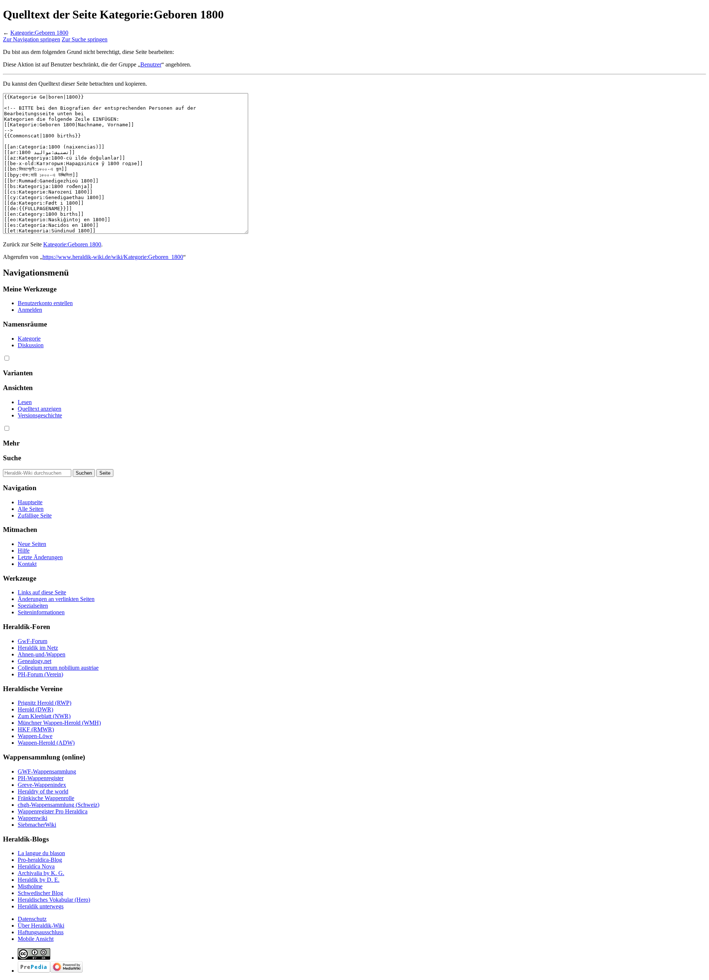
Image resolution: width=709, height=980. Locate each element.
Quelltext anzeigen (39, 409)
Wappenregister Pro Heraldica (53, 811)
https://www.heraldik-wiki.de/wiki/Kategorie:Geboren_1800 (112, 257)
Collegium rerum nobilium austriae (58, 668)
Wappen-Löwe (35, 736)
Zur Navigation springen (31, 39)
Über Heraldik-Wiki (41, 925)
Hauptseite (30, 502)
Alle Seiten (31, 509)
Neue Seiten (32, 544)
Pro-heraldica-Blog (40, 860)
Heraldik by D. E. (38, 880)
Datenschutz (32, 919)
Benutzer (150, 64)
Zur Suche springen (84, 39)
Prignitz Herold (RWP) (44, 703)
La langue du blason (41, 853)
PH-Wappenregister (41, 778)
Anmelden (30, 310)
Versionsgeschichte (40, 415)
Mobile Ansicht (36, 939)
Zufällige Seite (35, 515)
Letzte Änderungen (40, 557)
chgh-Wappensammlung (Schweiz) (58, 805)
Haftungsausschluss (41, 932)
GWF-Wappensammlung (47, 771)
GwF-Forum (32, 641)
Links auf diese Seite (42, 592)
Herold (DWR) (35, 709)
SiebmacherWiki (37, 825)
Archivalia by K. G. (41, 873)
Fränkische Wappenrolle (46, 798)
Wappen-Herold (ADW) (46, 743)
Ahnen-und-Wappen (41, 654)
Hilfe (24, 550)
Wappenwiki (32, 818)
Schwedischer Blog (40, 893)
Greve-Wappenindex (42, 785)
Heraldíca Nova (36, 866)
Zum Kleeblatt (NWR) (44, 716)
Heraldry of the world (43, 791)
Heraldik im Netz (38, 648)
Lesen (25, 402)
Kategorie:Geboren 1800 (39, 33)
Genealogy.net (34, 661)
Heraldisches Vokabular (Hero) (54, 900)
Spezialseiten (33, 605)
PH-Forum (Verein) (40, 674)
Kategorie (29, 338)
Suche (12, 458)
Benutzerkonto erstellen (45, 303)
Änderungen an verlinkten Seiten (56, 599)
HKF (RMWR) (36, 729)
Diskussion (31, 345)
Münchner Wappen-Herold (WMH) (59, 723)
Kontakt (27, 564)
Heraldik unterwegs (41, 906)
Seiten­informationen (41, 612)
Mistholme (30, 886)
